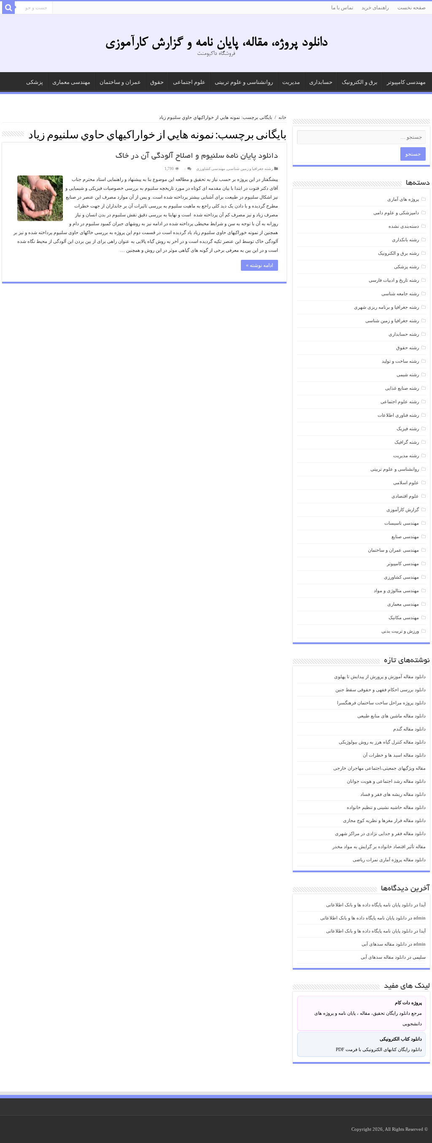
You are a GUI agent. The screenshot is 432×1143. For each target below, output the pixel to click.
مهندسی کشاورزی (210, 169)
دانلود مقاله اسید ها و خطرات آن (394, 755)
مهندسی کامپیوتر (406, 82)
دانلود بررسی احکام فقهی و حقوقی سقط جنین (380, 689)
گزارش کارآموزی (402, 509)
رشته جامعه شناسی (400, 293)
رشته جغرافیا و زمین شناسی (250, 169)
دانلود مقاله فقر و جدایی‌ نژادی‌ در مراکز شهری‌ (380, 833)
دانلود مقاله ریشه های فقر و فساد (393, 794)
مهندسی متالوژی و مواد (396, 590)
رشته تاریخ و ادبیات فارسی (394, 280)
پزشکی (34, 82)
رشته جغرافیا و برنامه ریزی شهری (386, 307)
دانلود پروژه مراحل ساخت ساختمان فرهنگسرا (381, 702)
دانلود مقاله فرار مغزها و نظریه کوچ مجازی (384, 820)
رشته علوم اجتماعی (400, 401)
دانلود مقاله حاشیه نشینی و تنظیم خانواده (386, 807)
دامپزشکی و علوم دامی (396, 212)
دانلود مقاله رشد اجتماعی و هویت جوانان (386, 781)
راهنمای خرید (375, 8)
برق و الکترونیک (360, 82)
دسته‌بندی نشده (404, 226)
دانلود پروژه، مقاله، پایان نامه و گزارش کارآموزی (216, 43)
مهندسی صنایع (405, 536)
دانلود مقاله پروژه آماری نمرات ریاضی (389, 859)
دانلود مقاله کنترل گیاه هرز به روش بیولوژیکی (382, 741)
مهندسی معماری (71, 82)
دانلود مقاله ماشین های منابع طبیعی (391, 715)
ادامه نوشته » (259, 265)
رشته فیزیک (408, 428)
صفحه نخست (411, 8)
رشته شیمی (408, 374)
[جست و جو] (8, 7)
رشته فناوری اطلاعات (398, 415)
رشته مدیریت (406, 455)
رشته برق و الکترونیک (398, 253)
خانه (282, 117)
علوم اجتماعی (189, 82)
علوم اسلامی (406, 482)
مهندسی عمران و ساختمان (393, 550)
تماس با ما (342, 8)
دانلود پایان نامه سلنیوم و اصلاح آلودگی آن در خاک (197, 156)
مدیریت (291, 82)
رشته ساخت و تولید (400, 361)
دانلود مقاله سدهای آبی (384, 943)
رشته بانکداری (405, 239)
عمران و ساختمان (120, 82)
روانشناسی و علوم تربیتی (244, 82)
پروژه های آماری (403, 199)
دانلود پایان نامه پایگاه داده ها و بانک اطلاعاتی (369, 904)
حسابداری (320, 82)
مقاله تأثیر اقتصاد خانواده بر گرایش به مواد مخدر (379, 846)
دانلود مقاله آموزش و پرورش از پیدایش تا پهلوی (380, 676)
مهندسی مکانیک (404, 617)
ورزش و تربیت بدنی (400, 631)
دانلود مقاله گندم (409, 728)
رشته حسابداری (404, 334)
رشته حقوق (407, 347)
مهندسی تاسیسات (401, 523)
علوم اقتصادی (405, 496)
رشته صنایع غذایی (402, 388)
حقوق (157, 82)
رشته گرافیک (406, 442)
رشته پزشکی (406, 266)
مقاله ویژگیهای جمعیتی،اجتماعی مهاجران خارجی (379, 768)
